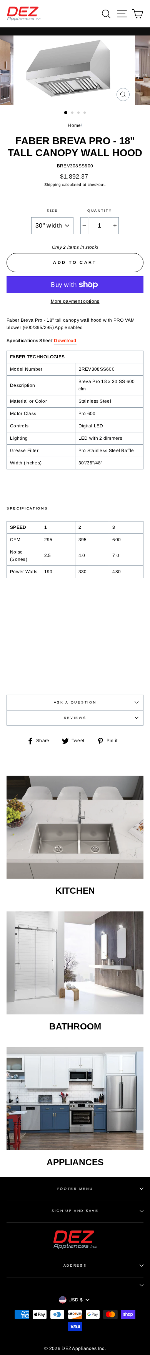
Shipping (52, 184)
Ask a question (75, 702)
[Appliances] (75, 1098)
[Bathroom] (75, 962)
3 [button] (79, 113)
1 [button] (66, 113)
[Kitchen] (75, 827)
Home (74, 125)
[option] (75, 70)
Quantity (99, 211)
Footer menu (75, 1189)
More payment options (75, 301)
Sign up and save (75, 1211)
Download (65, 340)
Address (75, 1265)
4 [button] (85, 113)
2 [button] (73, 113)
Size (52, 211)
